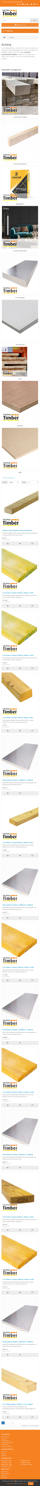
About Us (4, 1439)
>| (12, 1423)
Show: (24, 482)
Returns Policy (5, 1437)
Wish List (3, 1475)
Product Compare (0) (8, 478)
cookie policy (10, 1483)
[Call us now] (25, 4)
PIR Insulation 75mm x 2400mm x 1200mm (18, 1154)
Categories (9, 31)
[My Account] (28, 4)
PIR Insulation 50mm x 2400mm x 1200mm (18, 1030)
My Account (4, 1471)
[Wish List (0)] (31, 4)
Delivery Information (7, 1442)
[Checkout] (37, 4)
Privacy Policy (5, 1444)
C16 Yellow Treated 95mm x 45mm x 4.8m (18, 842)
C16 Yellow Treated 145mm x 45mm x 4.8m (18, 1092)
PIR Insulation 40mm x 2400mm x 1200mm (18, 905)
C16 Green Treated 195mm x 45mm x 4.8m (18, 655)
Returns (3, 1453)
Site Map (3, 1455)
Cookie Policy (5, 1441)
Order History (5, 1473)
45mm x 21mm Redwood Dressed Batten (17, 530)
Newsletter (4, 1477)
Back (19, 4)
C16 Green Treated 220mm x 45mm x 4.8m (18, 1217)
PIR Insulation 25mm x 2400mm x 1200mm (18, 780)
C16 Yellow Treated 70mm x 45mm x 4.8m (18, 718)
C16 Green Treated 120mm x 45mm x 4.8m (18, 593)
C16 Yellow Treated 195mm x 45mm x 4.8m (18, 1279)
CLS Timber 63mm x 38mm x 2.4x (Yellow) (18, 1404)
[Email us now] (22, 4)
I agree (30, 1483)
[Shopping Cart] (34, 4)
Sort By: (5, 482)
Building (11, 37)
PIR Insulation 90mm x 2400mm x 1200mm (18, 1342)
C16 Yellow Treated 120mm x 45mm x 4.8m (18, 967)
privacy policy (22, 1483)
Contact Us (4, 1451)
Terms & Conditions (6, 1446)
